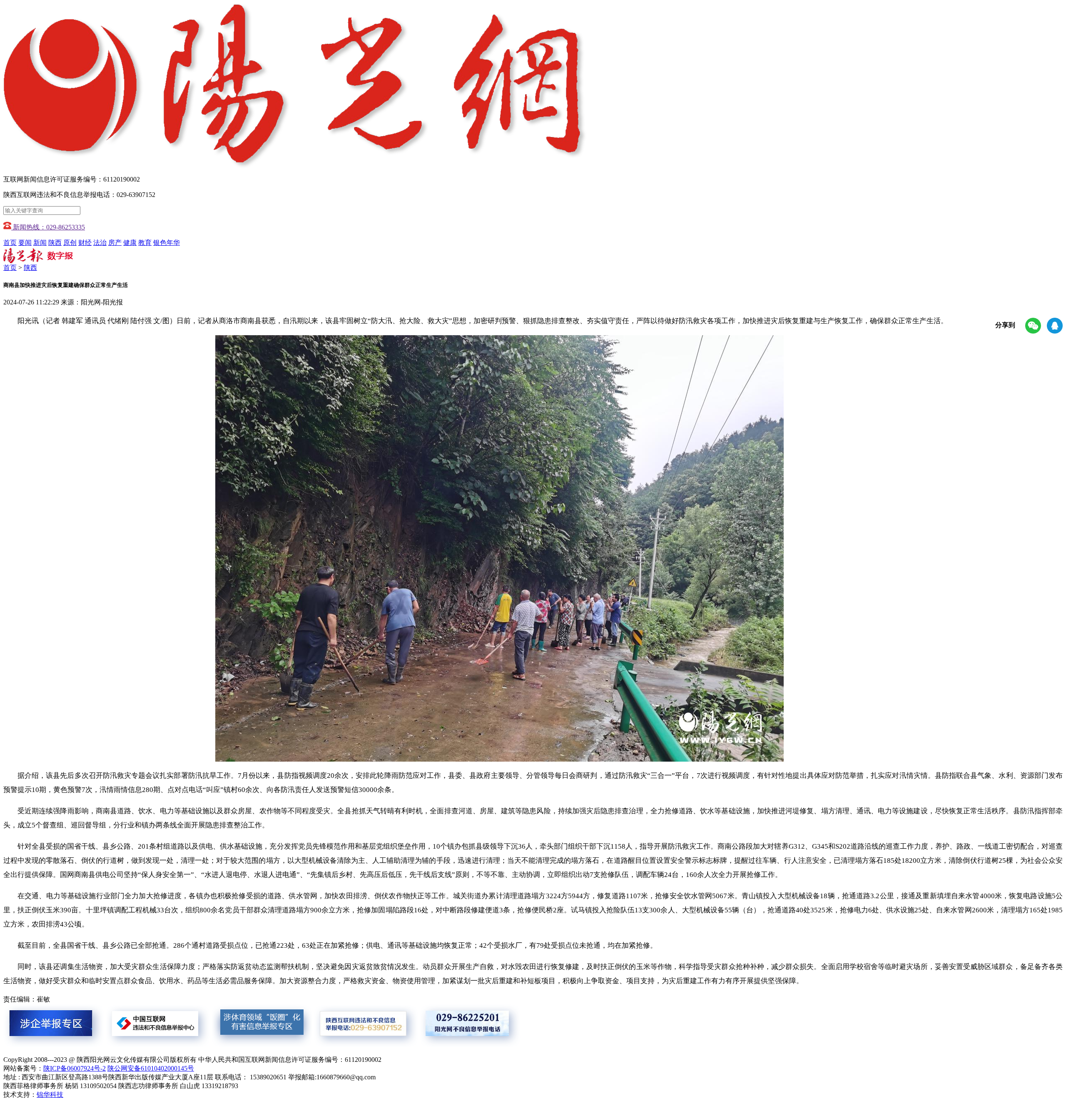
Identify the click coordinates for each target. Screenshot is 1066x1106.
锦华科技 (50, 1094)
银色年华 (166, 242)
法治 (100, 242)
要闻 (25, 242)
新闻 (40, 242)
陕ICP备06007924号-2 (74, 1068)
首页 (10, 242)
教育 (145, 242)
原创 (70, 242)
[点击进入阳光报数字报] (38, 261)
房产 (115, 242)
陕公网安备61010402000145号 (150, 1068)
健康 (130, 242)
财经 (85, 242)
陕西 (55, 242)
